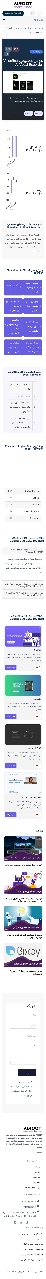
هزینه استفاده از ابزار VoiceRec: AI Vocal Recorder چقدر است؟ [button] (24, 594)
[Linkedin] (27, 1222)
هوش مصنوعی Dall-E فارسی (32, 1260)
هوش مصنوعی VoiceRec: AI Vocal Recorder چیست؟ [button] (27, 551)
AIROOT (15, 1272)
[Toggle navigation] (9, 20)
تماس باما (36, 1182)
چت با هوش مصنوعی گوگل (33, 1244)
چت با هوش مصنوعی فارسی (32, 1234)
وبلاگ (37, 1167)
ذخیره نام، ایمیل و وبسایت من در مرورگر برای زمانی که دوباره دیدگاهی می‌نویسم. (21, 1089)
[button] (38, 13)
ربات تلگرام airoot (32, 1188)
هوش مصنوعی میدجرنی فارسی (31, 1254)
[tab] (23, 551)
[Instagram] (21, 1222)
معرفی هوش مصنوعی (28, 28)
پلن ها (37, 1172)
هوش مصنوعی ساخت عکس (32, 1249)
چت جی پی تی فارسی (35, 1239)
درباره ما (36, 1177)
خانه (41, 28)
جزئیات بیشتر (11, 667)
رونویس (38, 113)
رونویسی (28, 113)
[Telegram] (15, 1222)
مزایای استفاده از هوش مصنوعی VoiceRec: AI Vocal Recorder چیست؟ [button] (24, 585)
